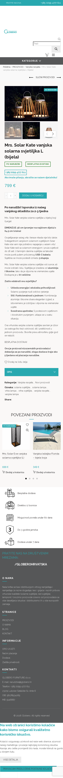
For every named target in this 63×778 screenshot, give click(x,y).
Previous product (31, 78)
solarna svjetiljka (22, 387)
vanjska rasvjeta (41, 391)
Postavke (8, 775)
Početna (6, 67)
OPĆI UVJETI (8, 649)
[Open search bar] (59, 39)
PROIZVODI (18, 67)
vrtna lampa (10, 391)
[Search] (56, 49)
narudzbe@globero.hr (21, 682)
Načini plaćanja (9, 653)
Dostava (6, 658)
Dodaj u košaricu (33, 195)
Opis (9, 372)
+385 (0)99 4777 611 (50, 3)
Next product (58, 78)
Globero (26, 715)
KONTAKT (7, 633)
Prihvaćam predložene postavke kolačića (28, 769)
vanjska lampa (12, 394)
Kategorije (30, 60)
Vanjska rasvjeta (33, 67)
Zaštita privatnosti (10, 662)
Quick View (27, 430)
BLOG (5, 629)
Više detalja (10, 759)
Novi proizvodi (42, 382)
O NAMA (6, 624)
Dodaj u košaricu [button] (15, 472)
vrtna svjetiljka (25, 391)
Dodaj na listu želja (17, 362)
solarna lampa (39, 387)
